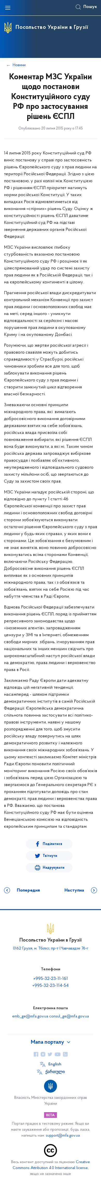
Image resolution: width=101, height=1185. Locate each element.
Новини (19, 65)
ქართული (55, 1072)
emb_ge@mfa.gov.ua (30, 1016)
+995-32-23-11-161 (50, 979)
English (54, 1064)
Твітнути (50, 856)
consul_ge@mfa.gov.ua (69, 1016)
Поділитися (52, 844)
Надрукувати (53, 868)
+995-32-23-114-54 (50, 985)
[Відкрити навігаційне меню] (7, 7)
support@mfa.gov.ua (63, 1136)
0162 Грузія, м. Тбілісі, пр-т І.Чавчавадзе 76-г (50, 948)
